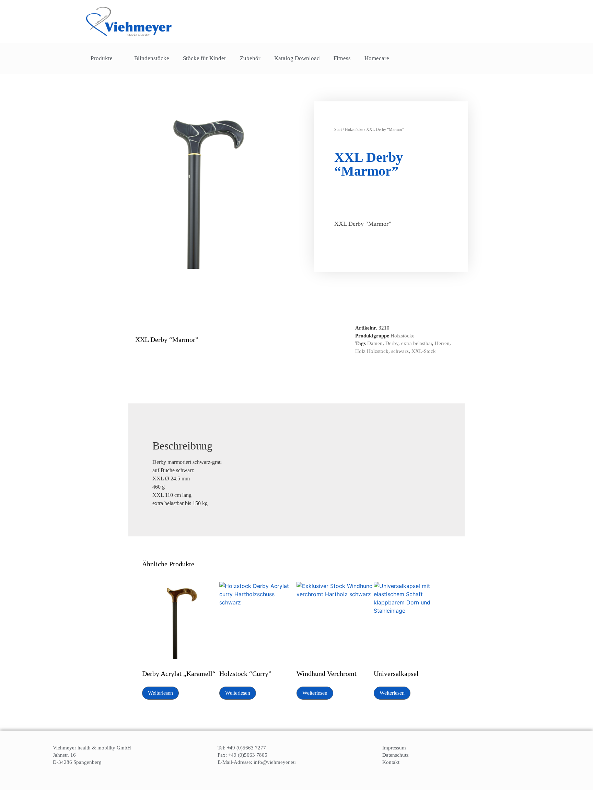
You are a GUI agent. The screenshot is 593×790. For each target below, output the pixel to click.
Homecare (376, 58)
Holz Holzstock (371, 351)
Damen (375, 343)
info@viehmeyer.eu (275, 762)
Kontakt (390, 762)
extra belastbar (416, 343)
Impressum (394, 747)
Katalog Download (297, 58)
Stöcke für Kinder (204, 58)
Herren (442, 343)
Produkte (102, 58)
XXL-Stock (423, 351)
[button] (491, 58)
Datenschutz (395, 755)
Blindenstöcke (151, 58)
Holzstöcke (354, 129)
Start (338, 129)
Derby (391, 343)
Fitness (342, 58)
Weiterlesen (160, 693)
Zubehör (250, 58)
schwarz (400, 351)
